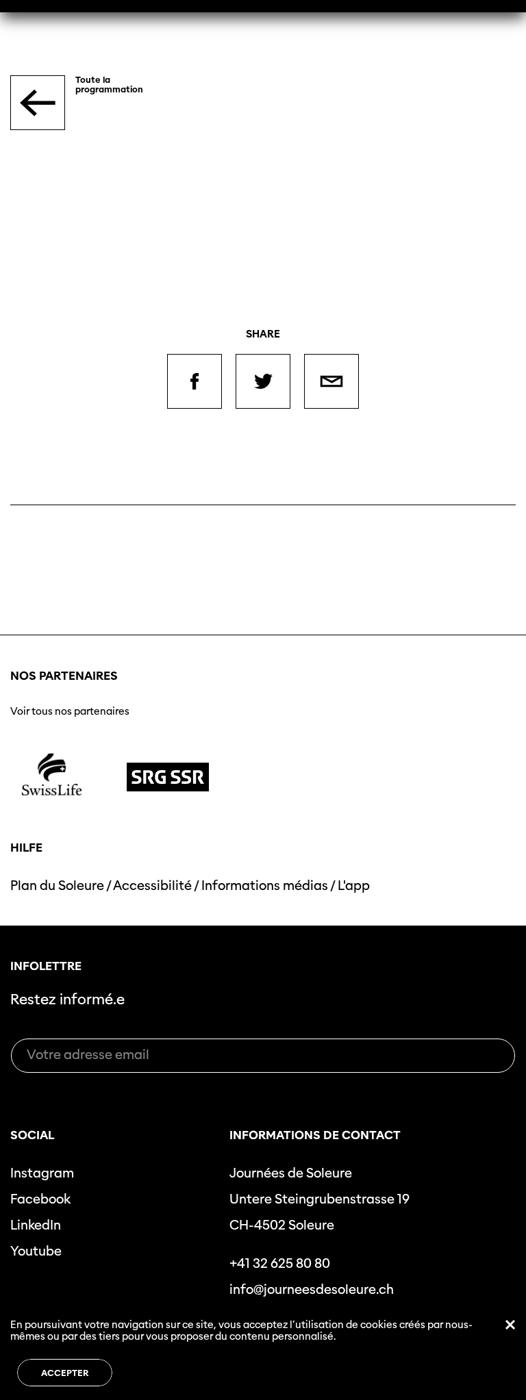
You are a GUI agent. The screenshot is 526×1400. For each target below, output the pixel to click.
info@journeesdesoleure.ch (311, 1289)
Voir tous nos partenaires (69, 711)
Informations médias (264, 885)
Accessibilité (152, 885)
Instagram (42, 1173)
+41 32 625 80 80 (279, 1263)
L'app (354, 885)
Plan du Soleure (57, 885)
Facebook (40, 1199)
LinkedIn (35, 1225)
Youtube (36, 1251)
